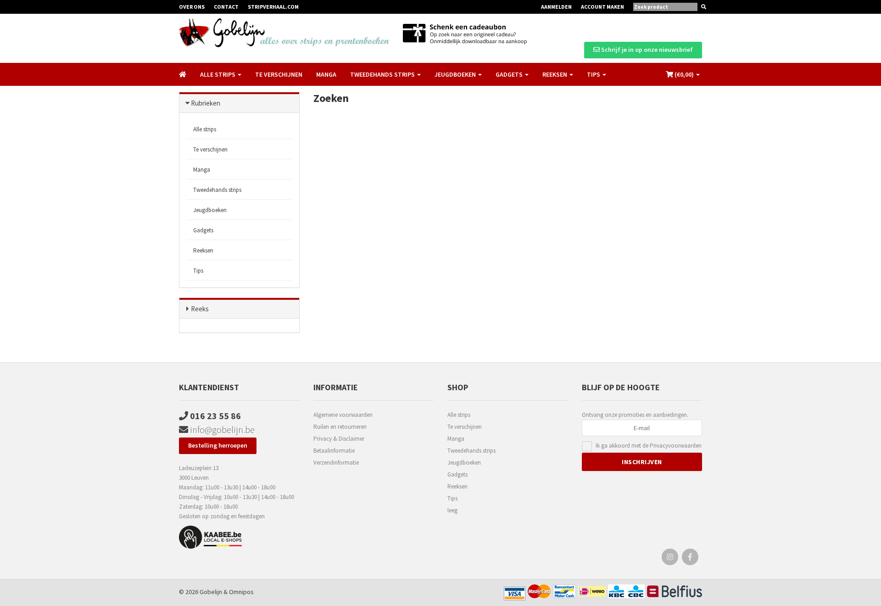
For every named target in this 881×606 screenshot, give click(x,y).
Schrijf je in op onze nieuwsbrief (646, 49)
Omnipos (241, 592)
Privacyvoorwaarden (676, 445)
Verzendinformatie (336, 462)
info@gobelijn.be (221, 429)
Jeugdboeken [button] (456, 74)
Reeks (200, 308)
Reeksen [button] (555, 74)
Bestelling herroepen (217, 445)
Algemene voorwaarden (343, 415)
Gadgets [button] (510, 74)
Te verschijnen (278, 74)
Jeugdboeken (210, 210)
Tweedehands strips (217, 190)
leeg (452, 510)
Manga (326, 74)
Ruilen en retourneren (340, 427)
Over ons (192, 6)
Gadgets (203, 230)
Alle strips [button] (218, 74)
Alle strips (204, 129)
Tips (198, 271)
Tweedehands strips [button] (383, 74)
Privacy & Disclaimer (338, 439)
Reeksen (203, 250)
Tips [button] (594, 74)
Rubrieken (205, 103)
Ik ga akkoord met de (649, 445)
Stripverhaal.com (273, 6)
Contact (226, 6)
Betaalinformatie (334, 450)
